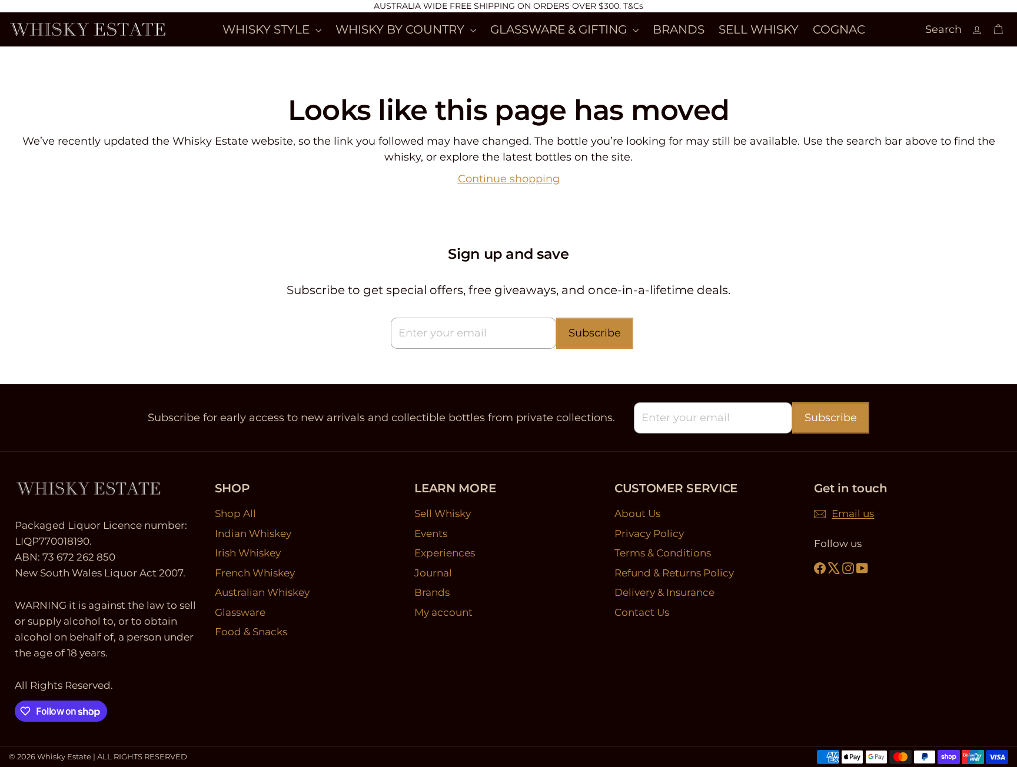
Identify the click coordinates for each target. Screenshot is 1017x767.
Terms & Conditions (662, 553)
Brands (432, 592)
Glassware (240, 612)
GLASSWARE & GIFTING (560, 29)
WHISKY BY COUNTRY (401, 29)
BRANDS (678, 29)
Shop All (235, 513)
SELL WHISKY (759, 29)
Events (430, 533)
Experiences (444, 553)
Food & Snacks (251, 632)
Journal (433, 573)
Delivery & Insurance (664, 592)
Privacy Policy (649, 533)
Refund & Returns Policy (674, 573)
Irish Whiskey (248, 553)
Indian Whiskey (253, 533)
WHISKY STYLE (267, 29)
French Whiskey (255, 573)
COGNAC (839, 29)
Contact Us (641, 612)
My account (443, 612)
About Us (637, 513)
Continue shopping (509, 178)
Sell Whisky (442, 513)
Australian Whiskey (262, 592)
